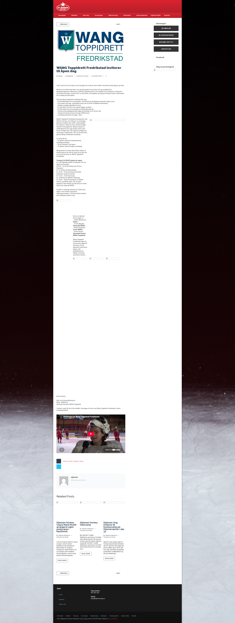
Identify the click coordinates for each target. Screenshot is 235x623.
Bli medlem (166, 28)
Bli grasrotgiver (166, 35)
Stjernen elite (62, 604)
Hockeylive (166, 49)
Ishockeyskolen (142, 15)
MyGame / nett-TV (166, 42)
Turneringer (99, 15)
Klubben (74, 15)
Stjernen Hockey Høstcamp (88, 523)
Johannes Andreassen (64, 535)
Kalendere (127, 15)
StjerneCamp (113, 15)
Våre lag (86, 15)
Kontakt (167, 15)
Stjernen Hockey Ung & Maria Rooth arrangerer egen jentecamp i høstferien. (66, 527)
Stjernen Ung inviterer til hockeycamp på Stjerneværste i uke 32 (113, 527)
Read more (62, 560)
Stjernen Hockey (67, 461)
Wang (81, 461)
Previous (63, 24)
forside (61, 594)
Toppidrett (76, 461)
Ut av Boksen (113, 619)
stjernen (60, 76)
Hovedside (62, 15)
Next (118, 24)
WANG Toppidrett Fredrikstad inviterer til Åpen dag (88, 69)
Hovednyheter (69, 76)
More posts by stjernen (78, 480)
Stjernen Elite (156, 15)
